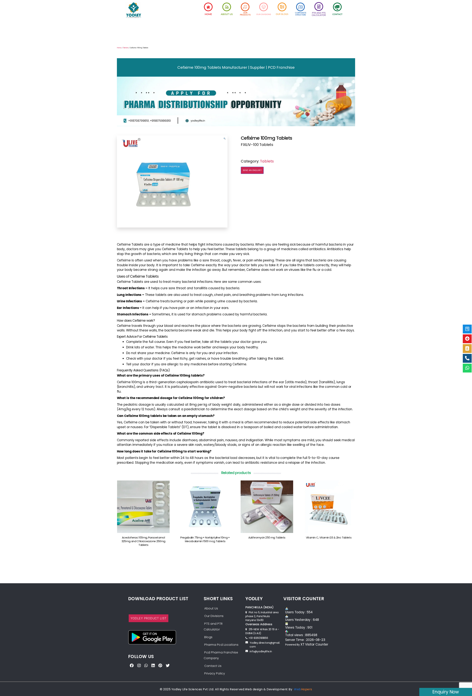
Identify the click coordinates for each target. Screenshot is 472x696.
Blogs (208, 637)
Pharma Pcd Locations (221, 645)
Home (119, 48)
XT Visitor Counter (314, 644)
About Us (211, 608)
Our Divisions (214, 616)
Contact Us (212, 666)
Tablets (126, 48)
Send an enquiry (252, 170)
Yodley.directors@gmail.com (265, 644)
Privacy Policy (214, 673)
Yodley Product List (148, 618)
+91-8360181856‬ (258, 638)
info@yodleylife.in (261, 651)
